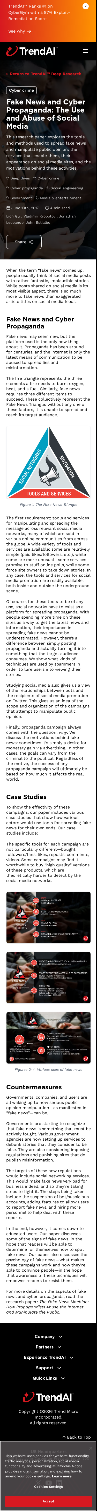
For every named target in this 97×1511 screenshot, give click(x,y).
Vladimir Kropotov (40, 216)
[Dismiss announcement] (86, 6)
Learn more (62, 1476)
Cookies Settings (48, 1487)
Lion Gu (13, 216)
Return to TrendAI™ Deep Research (45, 73)
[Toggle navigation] (85, 51)
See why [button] (16, 31)
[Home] (48, 1397)
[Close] (90, 1448)
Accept (49, 1501)
